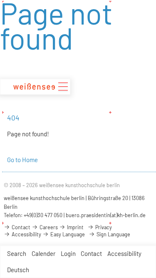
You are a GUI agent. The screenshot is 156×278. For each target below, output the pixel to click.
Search (16, 253)
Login (68, 253)
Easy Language (67, 234)
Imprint (75, 227)
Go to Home (22, 159)
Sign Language (112, 234)
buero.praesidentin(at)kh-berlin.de (106, 215)
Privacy (103, 227)
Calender (43, 253)
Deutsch (18, 269)
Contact (91, 253)
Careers (48, 227)
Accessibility (124, 253)
